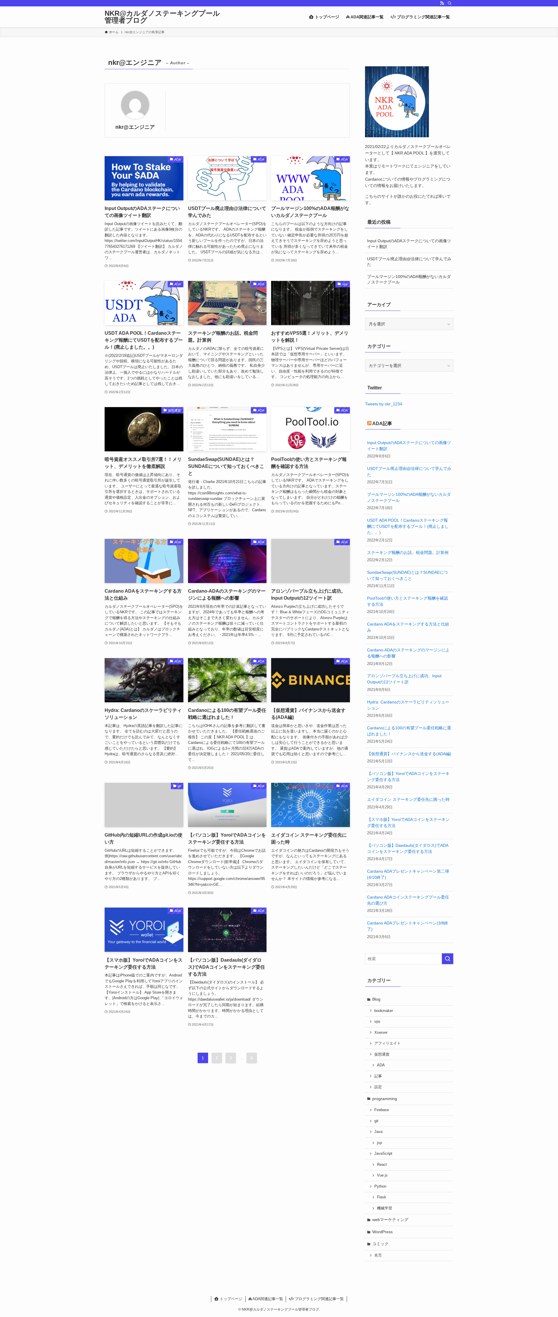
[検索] (449, 3)
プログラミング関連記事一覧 (319, 1299)
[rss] (442, 3)
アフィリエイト (387, 1043)
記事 (378, 1076)
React (382, 1165)
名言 (378, 1255)
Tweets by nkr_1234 (383, 404)
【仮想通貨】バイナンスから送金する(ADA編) (409, 753)
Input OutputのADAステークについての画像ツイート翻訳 (409, 243)
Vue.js (382, 1175)
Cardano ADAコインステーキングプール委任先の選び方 (408, 900)
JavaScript (383, 1154)
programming (384, 1098)
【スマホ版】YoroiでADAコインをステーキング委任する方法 (408, 822)
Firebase (381, 1110)
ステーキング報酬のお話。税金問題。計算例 (407, 552)
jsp (379, 1143)
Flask (381, 1197)
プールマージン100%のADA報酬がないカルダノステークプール (409, 279)
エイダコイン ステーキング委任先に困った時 (408, 799)
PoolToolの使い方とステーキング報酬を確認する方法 (407, 601)
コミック (380, 1243)
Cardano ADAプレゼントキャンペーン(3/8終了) (407, 926)
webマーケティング (390, 1219)
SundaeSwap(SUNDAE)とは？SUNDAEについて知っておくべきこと (407, 575)
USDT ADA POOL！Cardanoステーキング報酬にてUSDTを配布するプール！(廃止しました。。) (408, 526)
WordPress (382, 1231)
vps (377, 1022)
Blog (376, 999)
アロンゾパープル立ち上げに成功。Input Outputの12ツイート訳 (404, 678)
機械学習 (384, 1208)
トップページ (230, 1299)
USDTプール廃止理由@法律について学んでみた (409, 261)
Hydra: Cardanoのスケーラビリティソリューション (408, 705)
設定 (378, 1087)
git (376, 1121)
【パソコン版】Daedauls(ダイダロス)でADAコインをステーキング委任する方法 (407, 848)
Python (380, 1186)
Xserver (380, 1033)
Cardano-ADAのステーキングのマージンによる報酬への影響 (408, 653)
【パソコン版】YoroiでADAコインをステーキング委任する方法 (408, 776)
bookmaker (383, 1011)
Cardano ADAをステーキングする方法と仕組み (408, 627)
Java (378, 1132)
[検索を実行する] (447, 958)
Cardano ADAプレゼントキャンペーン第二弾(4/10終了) (408, 874)
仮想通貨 (381, 1054)
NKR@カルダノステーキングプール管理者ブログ (162, 17)
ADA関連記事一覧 (267, 1299)
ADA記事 (382, 423)
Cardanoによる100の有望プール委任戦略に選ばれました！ (409, 731)
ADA (381, 1065)
